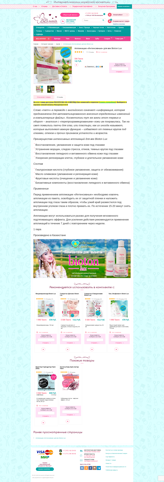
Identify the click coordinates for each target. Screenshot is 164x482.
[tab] (43, 97)
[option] (53, 65)
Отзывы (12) (123, 299)
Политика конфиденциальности (116, 466)
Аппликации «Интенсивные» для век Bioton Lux (51, 438)
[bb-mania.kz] (45, 18)
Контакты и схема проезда (114, 450)
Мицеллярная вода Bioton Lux (46, 294)
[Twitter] (98, 67)
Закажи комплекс (124, 6)
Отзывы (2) (73, 299)
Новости (108, 463)
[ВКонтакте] (97, 67)
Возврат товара (111, 460)
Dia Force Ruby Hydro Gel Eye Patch (69, 367)
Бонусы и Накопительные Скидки (116, 453)
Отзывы (72, 372)
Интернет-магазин (47, 44)
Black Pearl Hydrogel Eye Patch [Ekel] (46, 367)
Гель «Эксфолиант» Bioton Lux (119, 294)
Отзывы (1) (49, 299)
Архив (58, 44)
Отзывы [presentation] (60, 97)
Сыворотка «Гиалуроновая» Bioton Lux (93, 294)
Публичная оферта (112, 470)
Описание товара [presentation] (44, 97)
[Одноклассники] (100, 67)
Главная (35, 44)
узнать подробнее (107, 102)
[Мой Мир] (102, 67)
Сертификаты (110, 457)
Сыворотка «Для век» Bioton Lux (69, 294)
